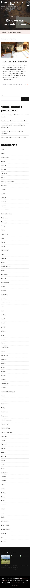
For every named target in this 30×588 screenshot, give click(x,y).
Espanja (3, 206)
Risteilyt (3, 452)
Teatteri (3, 493)
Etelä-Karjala (5, 210)
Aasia (2, 149)
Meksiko (3, 375)
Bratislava (4, 185)
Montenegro (5, 383)
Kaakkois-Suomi (5, 266)
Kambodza (4, 274)
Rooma (3, 460)
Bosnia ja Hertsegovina (7, 181)
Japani (3, 262)
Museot (3, 387)
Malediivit (4, 359)
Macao (3, 351)
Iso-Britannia (5, 250)
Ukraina (3, 505)
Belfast (3, 177)
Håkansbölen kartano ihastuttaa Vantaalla (13, 137)
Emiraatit (3, 201)
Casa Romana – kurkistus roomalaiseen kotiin (14, 121)
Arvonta (3, 169)
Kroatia (3, 319)
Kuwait (3, 323)
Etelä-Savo (4, 218)
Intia (2, 238)
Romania (3, 456)
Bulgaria (3, 189)
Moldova (3, 379)
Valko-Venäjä (5, 525)
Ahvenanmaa (5, 157)
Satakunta (4, 472)
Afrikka (3, 153)
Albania (3, 161)
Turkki (3, 501)
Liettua (3, 343)
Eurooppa (4, 222)
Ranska (3, 448)
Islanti (3, 246)
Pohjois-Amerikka (6, 420)
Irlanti (3, 242)
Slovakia (3, 476)
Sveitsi (3, 488)
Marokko (3, 371)
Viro (2, 537)
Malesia (3, 363)
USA (2, 513)
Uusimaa (3, 517)
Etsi (2, 95)
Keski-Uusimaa (5, 303)
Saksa (3, 468)
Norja (2, 400)
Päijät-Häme (4, 404)
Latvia (3, 339)
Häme (3, 230)
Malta (3, 367)
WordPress (15, 585)
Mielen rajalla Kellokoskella (15, 61)
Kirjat (2, 311)
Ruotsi (3, 464)
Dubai (3, 193)
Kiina (2, 307)
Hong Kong (4, 234)
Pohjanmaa (4, 416)
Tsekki (3, 497)
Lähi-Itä (3, 327)
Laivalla (3, 331)
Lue (25, 84)
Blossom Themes (18, 583)
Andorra (3, 165)
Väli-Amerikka (5, 521)
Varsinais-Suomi (5, 529)
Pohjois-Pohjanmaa (7, 432)
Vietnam (3, 533)
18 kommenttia (18, 85)
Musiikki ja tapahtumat (8, 391)
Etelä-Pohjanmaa (6, 214)
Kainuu (3, 270)
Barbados (4, 173)
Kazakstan (4, 294)
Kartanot (3, 290)
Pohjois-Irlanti (5, 424)
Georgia (3, 226)
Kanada (3, 278)
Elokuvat (3, 197)
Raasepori (4, 444)
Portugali (4, 436)
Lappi (2, 335)
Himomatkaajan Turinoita (12, 3)
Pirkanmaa (4, 412)
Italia (2, 254)
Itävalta (3, 258)
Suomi (3, 484)
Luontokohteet (5, 347)
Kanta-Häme (5, 282)
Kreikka (3, 315)
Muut (2, 396)
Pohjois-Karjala (5, 428)
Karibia (3, 286)
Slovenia (3, 480)
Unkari (3, 509)
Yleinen (3, 541)
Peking (3, 408)
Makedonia (4, 355)
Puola (3, 440)
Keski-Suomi (4, 299)
